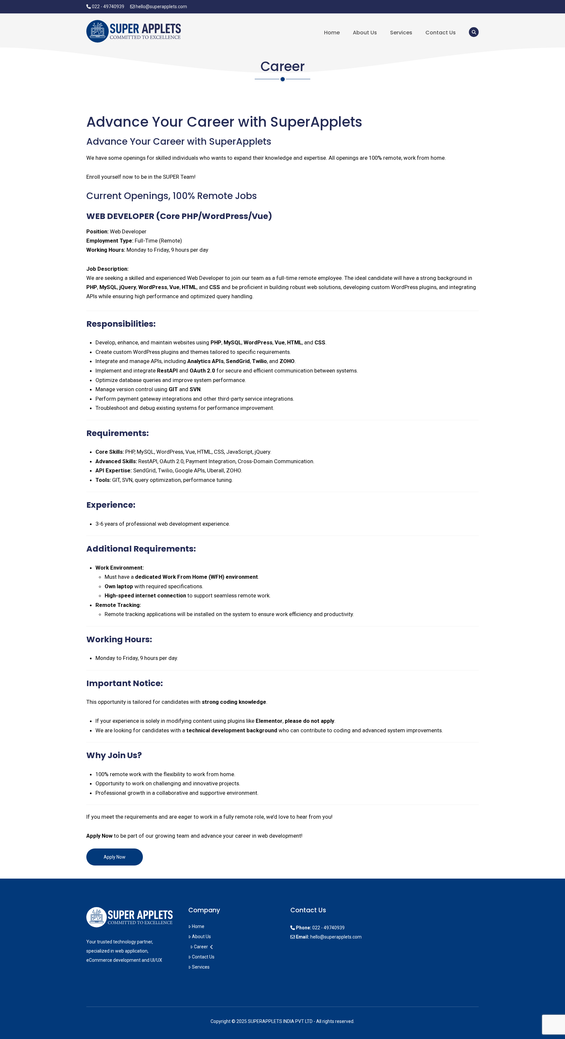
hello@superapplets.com (161, 6)
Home (198, 926)
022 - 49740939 (108, 6)
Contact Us (203, 956)
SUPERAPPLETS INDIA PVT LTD (280, 1021)
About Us (201, 936)
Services (201, 967)
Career (201, 946)
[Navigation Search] (470, 32)
